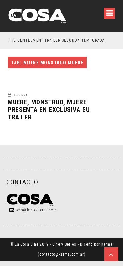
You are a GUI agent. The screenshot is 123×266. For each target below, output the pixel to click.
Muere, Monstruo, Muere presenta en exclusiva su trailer (49, 109)
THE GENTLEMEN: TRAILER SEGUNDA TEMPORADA (56, 40)
